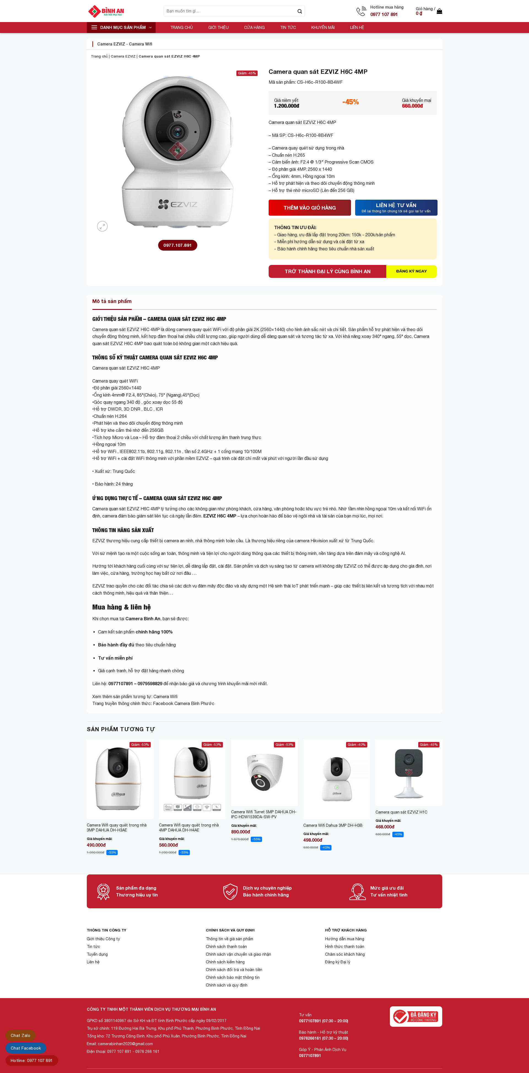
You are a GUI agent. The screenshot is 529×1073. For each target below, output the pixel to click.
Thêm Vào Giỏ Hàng (310, 208)
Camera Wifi (140, 44)
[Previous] (87, 802)
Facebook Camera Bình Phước (183, 703)
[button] (429, 11)
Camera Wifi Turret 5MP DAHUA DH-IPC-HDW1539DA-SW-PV (263, 814)
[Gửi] (299, 11)
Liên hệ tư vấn (396, 207)
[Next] (442, 802)
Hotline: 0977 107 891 (32, 1060)
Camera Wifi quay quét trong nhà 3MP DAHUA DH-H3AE (117, 827)
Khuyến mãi (323, 27)
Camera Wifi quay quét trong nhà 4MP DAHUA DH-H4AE (189, 827)
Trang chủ (181, 27)
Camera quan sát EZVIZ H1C (401, 812)
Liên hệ (357, 27)
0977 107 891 (384, 14)
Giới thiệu (218, 27)
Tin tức (288, 27)
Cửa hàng (254, 27)
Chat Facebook (26, 1048)
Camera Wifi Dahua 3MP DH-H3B (333, 825)
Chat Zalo (20, 1035)
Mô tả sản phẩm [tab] (112, 301)
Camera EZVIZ (111, 44)
